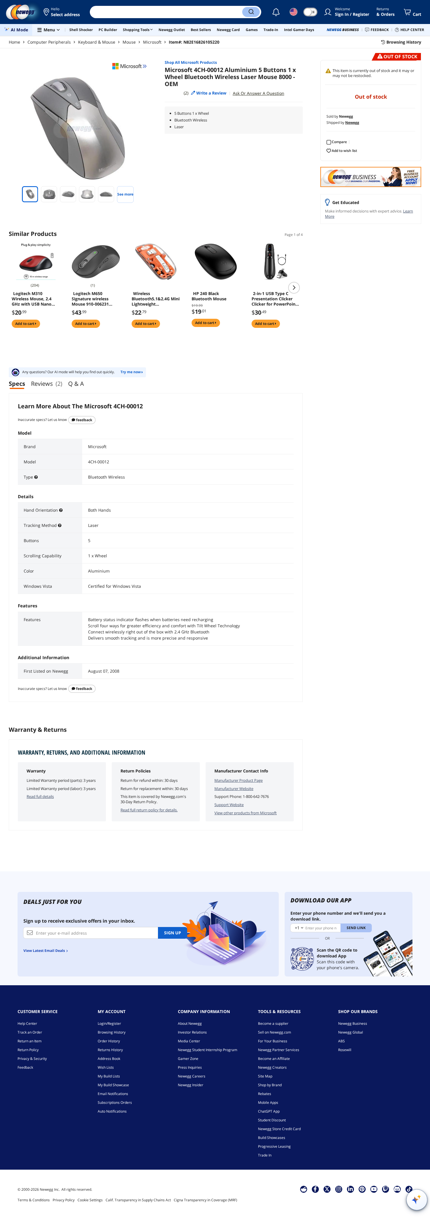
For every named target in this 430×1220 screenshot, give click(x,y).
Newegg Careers (191, 1076)
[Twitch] (385, 1189)
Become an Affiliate (274, 1058)
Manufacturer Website (233, 788)
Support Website (229, 804)
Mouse (129, 42)
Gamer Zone (188, 1058)
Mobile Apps (268, 1102)
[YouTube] (374, 1189)
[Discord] (397, 1189)
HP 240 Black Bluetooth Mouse (209, 296)
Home (14, 42)
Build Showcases (271, 1137)
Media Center (189, 1041)
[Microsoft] (129, 66)
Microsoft (152, 42)
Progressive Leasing (274, 1146)
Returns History (110, 1049)
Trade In (264, 1155)
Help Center (27, 1023)
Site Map (265, 1076)
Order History (109, 1041)
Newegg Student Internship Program (207, 1049)
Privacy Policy (64, 1199)
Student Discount (272, 1120)
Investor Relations (192, 1032)
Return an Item (30, 1041)
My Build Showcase (113, 1084)
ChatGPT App (269, 1111)
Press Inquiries (190, 1067)
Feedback (83, 419)
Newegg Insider (190, 1084)
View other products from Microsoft (245, 812)
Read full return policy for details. (149, 810)
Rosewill (344, 1049)
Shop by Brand (270, 1084)
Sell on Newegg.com (274, 1032)
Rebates (264, 1093)
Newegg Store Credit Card (279, 1128)
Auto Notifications (112, 1111)
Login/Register (109, 1023)
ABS (341, 1041)
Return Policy (28, 1049)
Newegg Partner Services (278, 1049)
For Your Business (272, 1041)
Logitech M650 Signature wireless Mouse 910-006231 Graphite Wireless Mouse (90, 299)
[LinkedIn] (350, 1189)
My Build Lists (109, 1076)
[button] (62, 12)
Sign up (172, 932)
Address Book (109, 1058)
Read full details (40, 796)
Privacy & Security (32, 1058)
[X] (327, 1189)
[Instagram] (338, 1189)
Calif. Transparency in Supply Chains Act (138, 1199)
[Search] (251, 12)
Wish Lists (106, 1067)
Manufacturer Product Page (238, 780)
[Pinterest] (362, 1189)
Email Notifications (113, 1093)
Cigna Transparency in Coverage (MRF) (205, 1199)
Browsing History (111, 1032)
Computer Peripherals (49, 42)
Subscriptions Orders (115, 1102)
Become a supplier (273, 1023)
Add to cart (25, 323)
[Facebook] (315, 1189)
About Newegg (190, 1023)
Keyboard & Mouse (96, 42)
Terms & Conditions (34, 1199)
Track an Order (30, 1032)
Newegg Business (352, 1023)
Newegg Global (350, 1032)
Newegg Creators (272, 1067)
